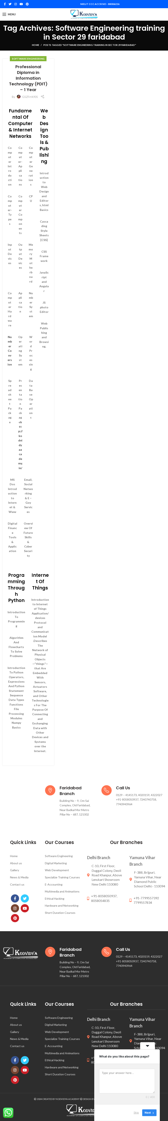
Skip (136, 1112)
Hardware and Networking (61, 905)
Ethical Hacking (54, 898)
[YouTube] (21, 4)
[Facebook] (4, 4)
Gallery (14, 870)
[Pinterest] (27, 4)
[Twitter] (10, 4)
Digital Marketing (56, 863)
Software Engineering (28, 58)
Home (35, 45)
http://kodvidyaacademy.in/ (20, 445)
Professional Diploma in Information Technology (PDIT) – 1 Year (28, 78)
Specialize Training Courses (62, 877)
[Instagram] (15, 4)
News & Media (19, 877)
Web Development (57, 870)
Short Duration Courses (60, 912)
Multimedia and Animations (62, 891)
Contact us (17, 884)
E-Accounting (53, 884)
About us (16, 863)
